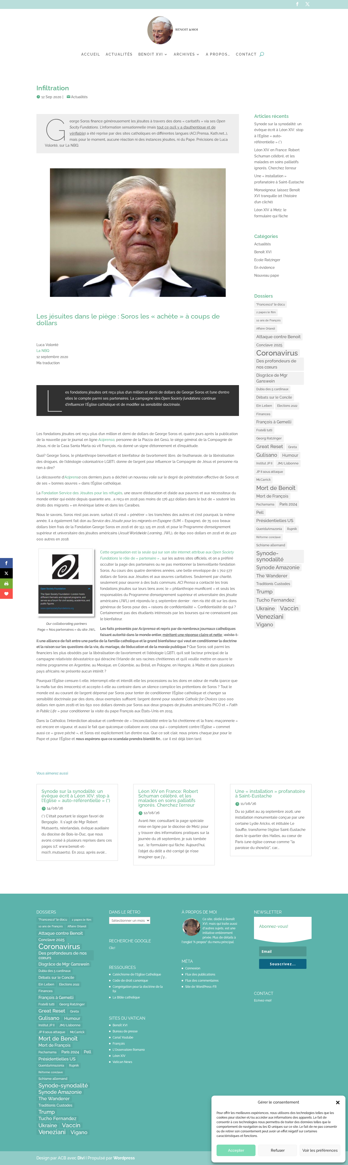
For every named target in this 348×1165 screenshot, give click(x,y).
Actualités (119, 54)
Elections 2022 (287, 406)
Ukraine (265, 608)
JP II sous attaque (269, 472)
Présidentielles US (274, 520)
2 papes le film (266, 312)
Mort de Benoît (276, 488)
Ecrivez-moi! (263, 1000)
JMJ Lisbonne (288, 463)
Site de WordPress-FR (201, 987)
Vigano (264, 625)
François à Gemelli (273, 422)
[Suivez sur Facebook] (297, 4)
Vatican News (122, 1062)
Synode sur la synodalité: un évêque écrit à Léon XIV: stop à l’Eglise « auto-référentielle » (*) (76, 796)
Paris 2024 (288, 504)
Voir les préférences (320, 1150)
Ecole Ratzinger (267, 260)
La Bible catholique (126, 997)
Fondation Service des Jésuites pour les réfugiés (82, 493)
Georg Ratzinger (269, 438)
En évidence (264, 267)
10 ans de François (268, 320)
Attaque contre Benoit (278, 336)
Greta (292, 447)
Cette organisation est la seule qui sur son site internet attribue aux (156, 552)
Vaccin (289, 608)
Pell (260, 512)
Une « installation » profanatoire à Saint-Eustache (270, 794)
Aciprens (71, 477)
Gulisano (266, 455)
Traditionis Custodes (273, 583)
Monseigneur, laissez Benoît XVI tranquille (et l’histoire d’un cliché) (277, 196)
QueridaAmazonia (269, 529)
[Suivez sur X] (307, 4)
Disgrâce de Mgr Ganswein (272, 378)
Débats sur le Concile (274, 397)
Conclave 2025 (269, 345)
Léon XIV (119, 1056)
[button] (337, 1102)
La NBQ (42, 351)
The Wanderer (272, 575)
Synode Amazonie (278, 567)
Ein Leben (264, 405)
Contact (246, 54)
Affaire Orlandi (265, 328)
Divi (81, 1158)
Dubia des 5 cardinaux (272, 389)
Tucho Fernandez (275, 600)
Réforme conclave (268, 537)
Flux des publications (200, 974)
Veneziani (270, 616)
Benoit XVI (150, 54)
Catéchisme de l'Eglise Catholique (137, 974)
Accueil (90, 54)
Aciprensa (106, 440)
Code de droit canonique (130, 980)
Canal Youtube (123, 1037)
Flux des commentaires (202, 980)
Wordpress (124, 1158)
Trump (264, 592)
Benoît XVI (263, 252)
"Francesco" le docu (270, 304)
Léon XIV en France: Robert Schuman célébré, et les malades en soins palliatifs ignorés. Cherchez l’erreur (168, 798)
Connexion (192, 968)
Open (216, 552)
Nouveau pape (266, 275)
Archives (184, 54)
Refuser (278, 1150)
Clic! (112, 948)
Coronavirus (277, 353)
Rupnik (292, 529)
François (119, 1043)
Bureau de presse (125, 1031)
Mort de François (272, 496)
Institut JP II (264, 463)
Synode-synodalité (270, 556)
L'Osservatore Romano (129, 1050)
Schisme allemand (270, 545)
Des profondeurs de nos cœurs (276, 364)
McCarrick (263, 480)
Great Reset (269, 446)
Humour (290, 455)
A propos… (218, 54)
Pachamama (265, 504)
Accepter (236, 1150)
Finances (263, 414)
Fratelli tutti (264, 430)
